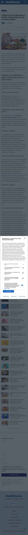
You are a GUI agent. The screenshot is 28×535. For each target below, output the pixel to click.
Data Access (14, 296)
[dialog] (14, 267)
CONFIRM (8, 291)
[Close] (25, 238)
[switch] (22, 268)
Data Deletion (6, 296)
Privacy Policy (22, 296)
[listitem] (14, 264)
